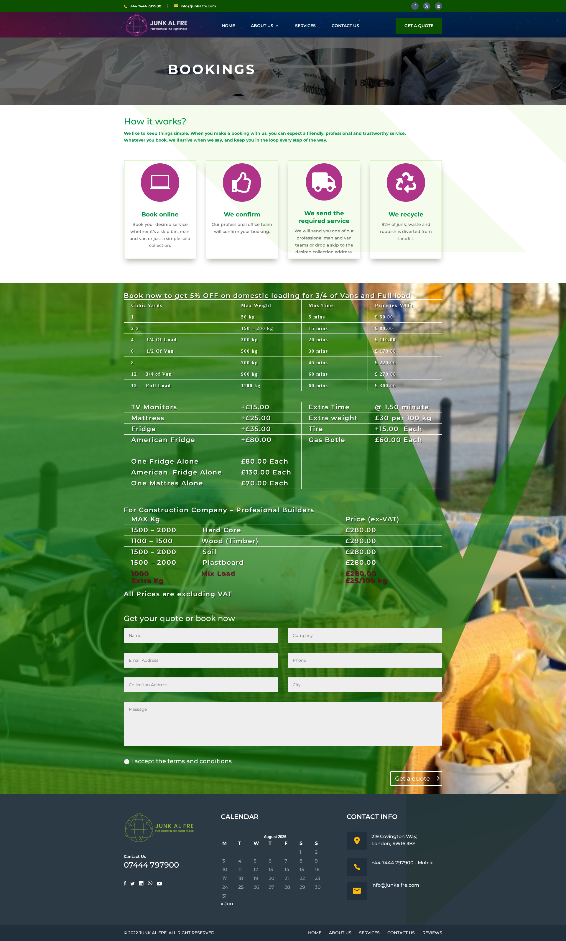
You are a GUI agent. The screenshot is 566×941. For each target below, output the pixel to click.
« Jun (227, 903)
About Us (262, 26)
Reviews (432, 932)
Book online (160, 214)
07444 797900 (151, 865)
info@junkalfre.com (395, 885)
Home (228, 26)
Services (305, 26)
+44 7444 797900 (145, 6)
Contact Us (345, 26)
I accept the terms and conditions (181, 761)
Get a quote (418, 25)
